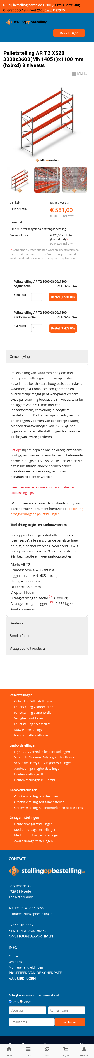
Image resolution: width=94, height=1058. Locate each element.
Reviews (16, 623)
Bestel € (69, 33)
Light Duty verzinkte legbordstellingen (42, 752)
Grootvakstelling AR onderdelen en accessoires (48, 808)
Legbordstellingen (23, 745)
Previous (11, 180)
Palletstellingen (21, 695)
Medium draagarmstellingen (35, 829)
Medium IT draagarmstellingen (37, 835)
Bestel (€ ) (63, 297)
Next (82, 180)
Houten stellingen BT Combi (34, 780)
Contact (14, 956)
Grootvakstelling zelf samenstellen (39, 802)
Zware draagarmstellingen (33, 841)
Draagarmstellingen (24, 817)
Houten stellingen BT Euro (33, 774)
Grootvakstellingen (23, 790)
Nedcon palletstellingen (31, 735)
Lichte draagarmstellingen (33, 824)
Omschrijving (20, 356)
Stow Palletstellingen (29, 729)
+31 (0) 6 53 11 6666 (29, 908)
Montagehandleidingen (26, 967)
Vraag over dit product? (27, 648)
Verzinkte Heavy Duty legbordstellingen (43, 763)
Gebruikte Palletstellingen (33, 701)
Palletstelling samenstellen (34, 712)
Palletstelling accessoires (32, 724)
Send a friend (20, 635)
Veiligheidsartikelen (28, 718)
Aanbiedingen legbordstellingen (37, 768)
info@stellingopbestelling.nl (32, 914)
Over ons (15, 962)
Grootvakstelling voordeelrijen (36, 796)
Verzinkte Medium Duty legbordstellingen (44, 757)
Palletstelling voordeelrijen (33, 707)
